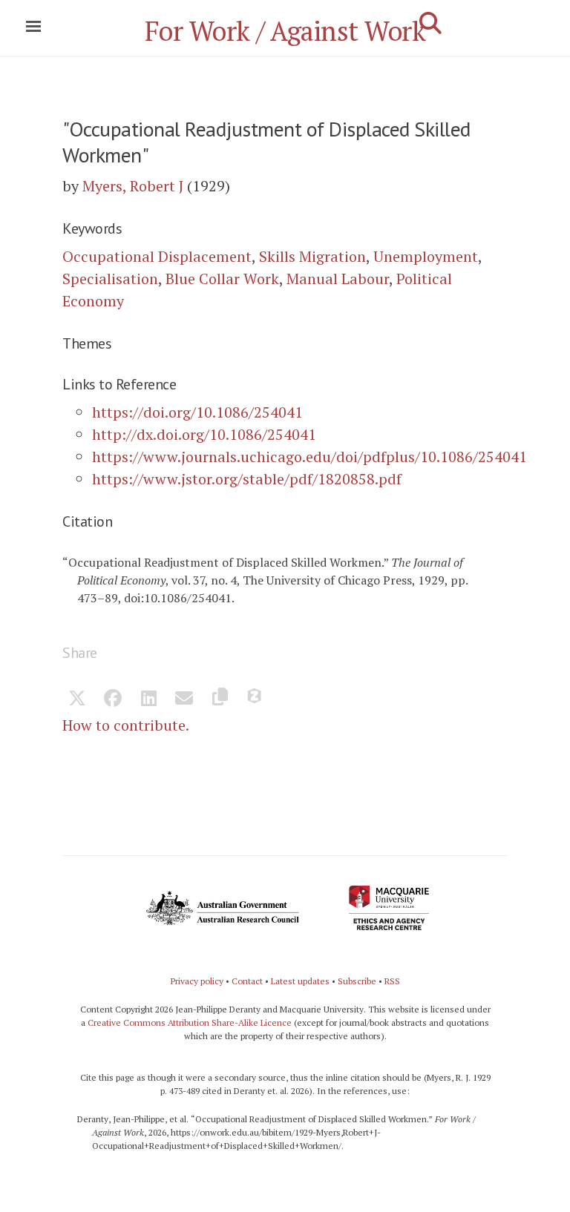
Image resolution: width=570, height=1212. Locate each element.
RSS (392, 981)
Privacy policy (197, 981)
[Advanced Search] (430, 23)
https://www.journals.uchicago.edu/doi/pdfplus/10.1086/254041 (309, 457)
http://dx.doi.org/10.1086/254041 (204, 434)
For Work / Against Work (285, 30)
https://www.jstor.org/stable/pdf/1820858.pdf (247, 479)
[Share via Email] (184, 699)
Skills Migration (312, 256)
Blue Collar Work (222, 279)
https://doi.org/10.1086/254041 (197, 412)
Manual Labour (337, 279)
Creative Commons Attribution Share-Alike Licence (190, 1022)
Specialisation (110, 279)
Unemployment (425, 256)
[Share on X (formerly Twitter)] (77, 699)
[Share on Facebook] (113, 699)
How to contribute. (125, 725)
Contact (247, 981)
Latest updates (300, 981)
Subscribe (357, 981)
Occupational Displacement (157, 256)
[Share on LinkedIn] (148, 699)
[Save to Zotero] (255, 699)
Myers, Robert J (132, 186)
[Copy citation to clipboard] (220, 699)
